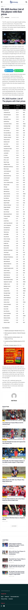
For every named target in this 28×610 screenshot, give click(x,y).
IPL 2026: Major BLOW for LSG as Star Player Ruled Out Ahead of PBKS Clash (13, 499)
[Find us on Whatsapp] (1, 606)
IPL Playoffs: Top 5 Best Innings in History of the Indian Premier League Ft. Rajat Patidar (13, 461)
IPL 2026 (4, 439)
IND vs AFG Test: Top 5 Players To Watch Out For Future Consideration (17, 553)
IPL (5, 6)
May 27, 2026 (5, 464)
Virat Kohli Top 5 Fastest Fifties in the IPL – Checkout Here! (17, 559)
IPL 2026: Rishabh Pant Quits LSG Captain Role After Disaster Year (17, 566)
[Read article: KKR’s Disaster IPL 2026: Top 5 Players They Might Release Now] (14, 472)
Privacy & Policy (4, 598)
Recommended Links (15, 596)
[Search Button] (26, 2)
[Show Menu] (1, 2)
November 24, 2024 (15, 17)
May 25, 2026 (5, 483)
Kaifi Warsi (7, 17)
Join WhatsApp (19, 70)
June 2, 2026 (5, 426)
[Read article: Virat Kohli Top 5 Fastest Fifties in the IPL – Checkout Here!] (14, 415)
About (2, 596)
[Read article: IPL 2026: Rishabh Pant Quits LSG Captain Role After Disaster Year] (14, 434)
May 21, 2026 (5, 521)
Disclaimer (11, 598)
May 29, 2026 (5, 445)
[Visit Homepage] (14, 2)
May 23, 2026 (5, 502)
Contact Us (7, 596)
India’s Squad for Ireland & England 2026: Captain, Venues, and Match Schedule (16, 545)
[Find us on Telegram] (4, 606)
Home (2, 6)
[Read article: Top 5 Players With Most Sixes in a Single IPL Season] (14, 510)
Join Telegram (10, 70)
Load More (14, 526)
